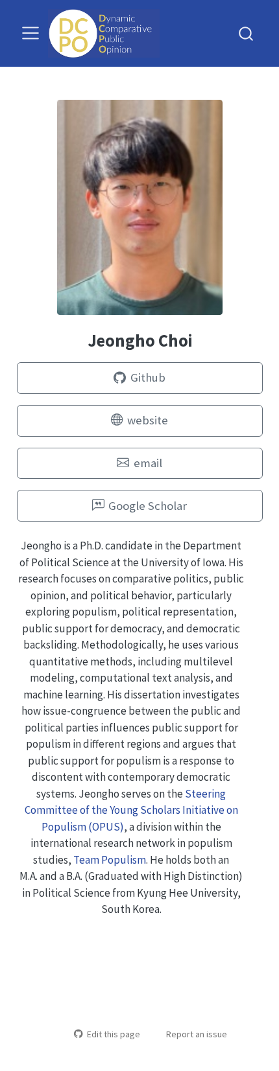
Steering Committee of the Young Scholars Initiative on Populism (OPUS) (131, 810)
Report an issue (196, 1034)
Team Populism (109, 860)
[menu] (30, 33)
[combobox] (247, 33)
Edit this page (113, 1034)
